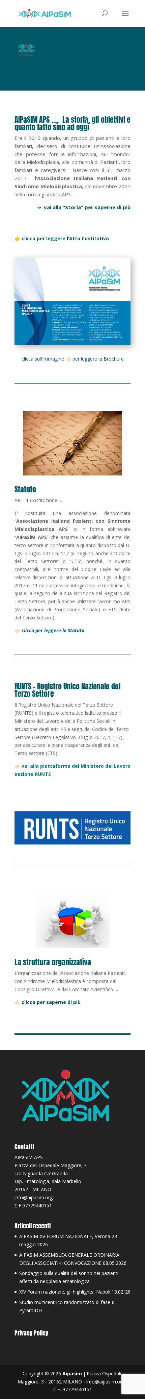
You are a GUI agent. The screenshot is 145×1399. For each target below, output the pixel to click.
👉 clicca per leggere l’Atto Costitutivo (61, 238)
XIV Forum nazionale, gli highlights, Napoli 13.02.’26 (74, 1291)
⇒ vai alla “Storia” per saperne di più (83, 207)
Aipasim (72, 1373)
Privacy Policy (31, 1332)
